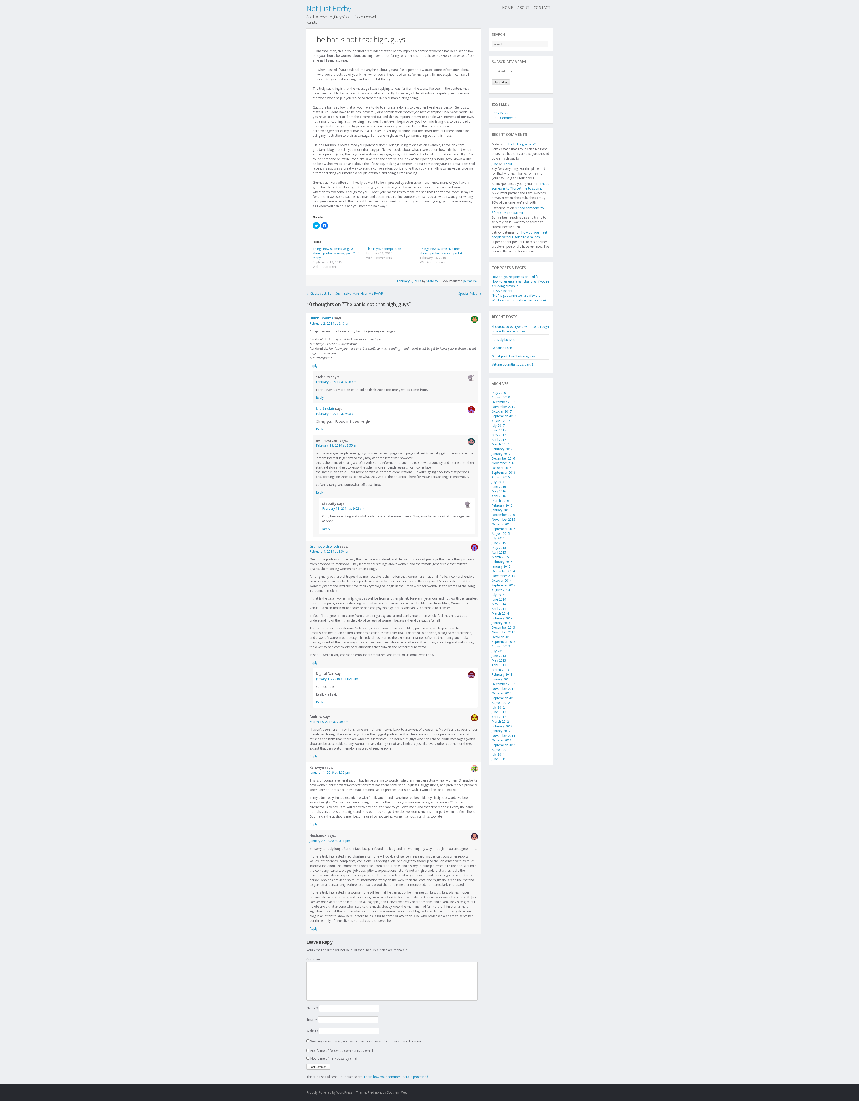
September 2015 (504, 529)
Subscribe (501, 82)
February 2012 (502, 726)
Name (312, 1008)
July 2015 (498, 538)
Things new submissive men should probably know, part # (441, 251)
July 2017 (498, 425)
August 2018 (501, 397)
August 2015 (501, 533)
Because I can (502, 348)
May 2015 (499, 547)
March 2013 (500, 670)
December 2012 (503, 684)
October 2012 (502, 693)
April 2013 (499, 665)
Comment (313, 959)
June (495, 164)
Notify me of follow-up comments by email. (342, 1050)
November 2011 (503, 735)
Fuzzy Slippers (502, 291)
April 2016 (499, 496)
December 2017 (503, 402)
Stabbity (432, 281)
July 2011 (498, 754)
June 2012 (499, 712)
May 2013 (499, 660)
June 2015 (499, 543)
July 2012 (498, 707)
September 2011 (504, 745)
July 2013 (498, 651)
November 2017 (503, 407)
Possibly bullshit (503, 339)
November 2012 (503, 688)
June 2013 (499, 656)
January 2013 (501, 679)
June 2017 (499, 430)
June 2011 (499, 759)
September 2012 (504, 698)
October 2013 (502, 637)
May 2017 (499, 435)
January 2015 (501, 566)
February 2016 (502, 505)
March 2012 (500, 721)
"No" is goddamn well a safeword (516, 295)
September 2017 (504, 416)
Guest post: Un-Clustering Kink (514, 356)
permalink (470, 281)
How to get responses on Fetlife (515, 277)
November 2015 (503, 519)
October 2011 (502, 740)
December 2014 (503, 571)
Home (507, 7)
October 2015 (502, 524)
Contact (542, 7)
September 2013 (504, 641)
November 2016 (503, 463)
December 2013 (503, 627)
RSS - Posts (500, 113)
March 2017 (500, 444)
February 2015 (502, 562)
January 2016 (501, 510)
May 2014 (499, 604)
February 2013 (502, 674)
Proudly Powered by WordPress (329, 1092)
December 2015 (503, 515)
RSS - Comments (504, 118)
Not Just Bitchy (328, 8)
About (523, 7)
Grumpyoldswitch (324, 546)
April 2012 (499, 717)
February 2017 (502, 449)
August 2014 (501, 590)
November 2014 (503, 576)
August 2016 (501, 477)
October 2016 (502, 468)
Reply (313, 366)
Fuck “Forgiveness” (522, 144)
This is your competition (383, 249)
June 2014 (499, 599)
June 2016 (499, 486)
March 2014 (500, 613)
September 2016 (504, 472)
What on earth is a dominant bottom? (519, 300)
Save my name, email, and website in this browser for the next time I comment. (367, 1041)
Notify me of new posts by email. (334, 1058)
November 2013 (503, 632)
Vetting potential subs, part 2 (512, 364)
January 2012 (501, 731)
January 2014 (501, 623)
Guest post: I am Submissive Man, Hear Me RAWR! (345, 293)
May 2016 (499, 491)
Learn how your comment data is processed (396, 1077)
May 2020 (499, 392)
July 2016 (498, 482)
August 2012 (501, 703)
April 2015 (499, 552)
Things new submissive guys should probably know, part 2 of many (336, 253)
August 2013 (501, 646)
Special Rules (469, 293)
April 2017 (499, 439)
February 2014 (502, 618)
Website (312, 1031)
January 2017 (501, 453)
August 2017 (501, 421)
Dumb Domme (321, 318)
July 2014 (498, 594)
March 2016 (500, 500)
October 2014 (502, 580)
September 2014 (504, 585)
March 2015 (500, 557)
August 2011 (501, 749)
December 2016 (503, 458)
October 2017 (502, 411)
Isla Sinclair (325, 408)
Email (311, 1019)
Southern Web (397, 1092)
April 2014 (499, 609)
